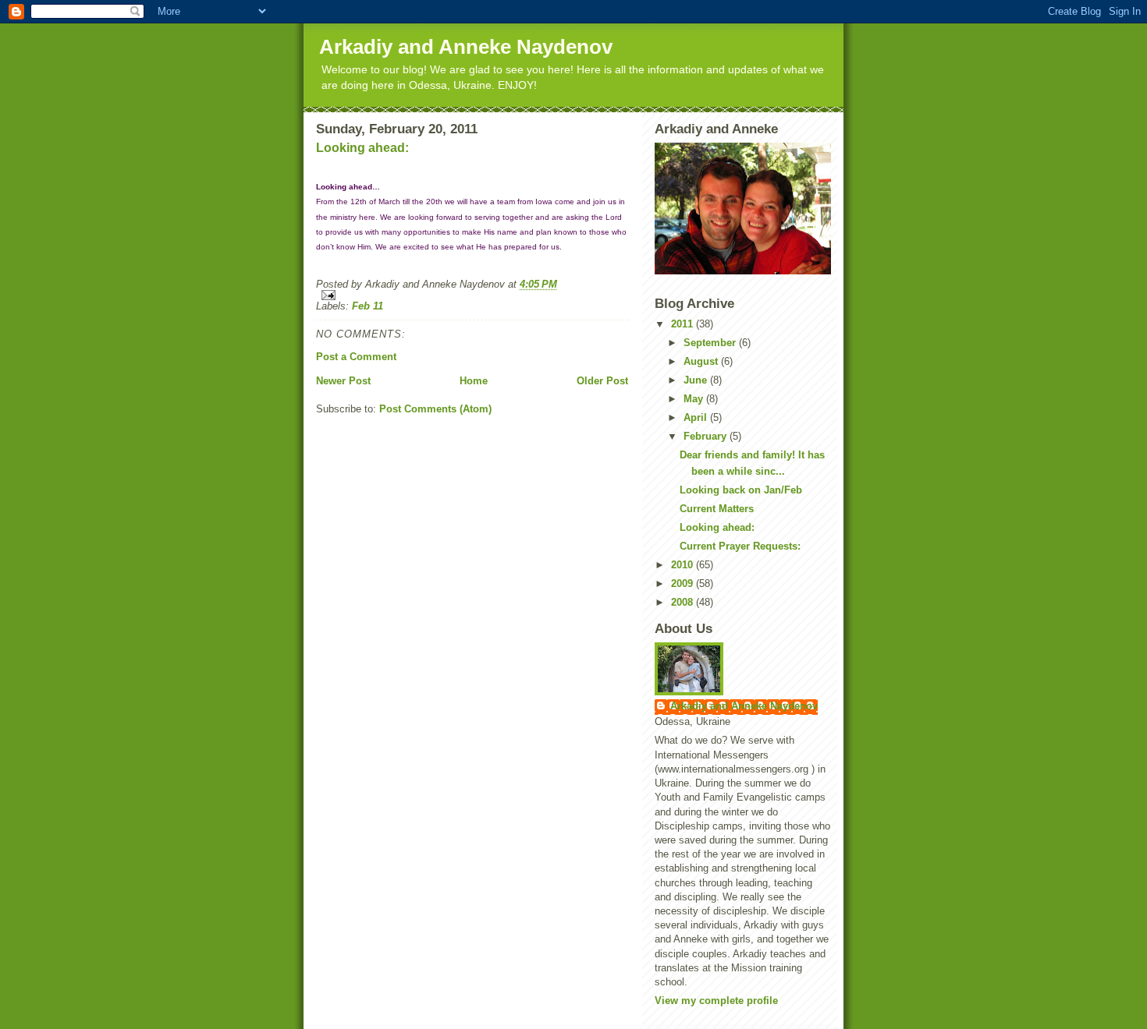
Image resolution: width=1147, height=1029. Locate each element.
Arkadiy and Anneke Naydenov (466, 46)
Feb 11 (367, 306)
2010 (683, 565)
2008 (683, 602)
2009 (683, 583)
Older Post (602, 381)
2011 (683, 324)
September (711, 342)
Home (474, 381)
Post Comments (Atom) (435, 409)
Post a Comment (356, 356)
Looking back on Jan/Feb (741, 490)
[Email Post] (472, 295)
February (707, 436)
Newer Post (343, 381)
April (697, 417)
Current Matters (717, 508)
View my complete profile (716, 1000)
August (702, 361)
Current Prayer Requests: (740, 546)
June (697, 380)
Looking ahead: (362, 147)
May (695, 399)
